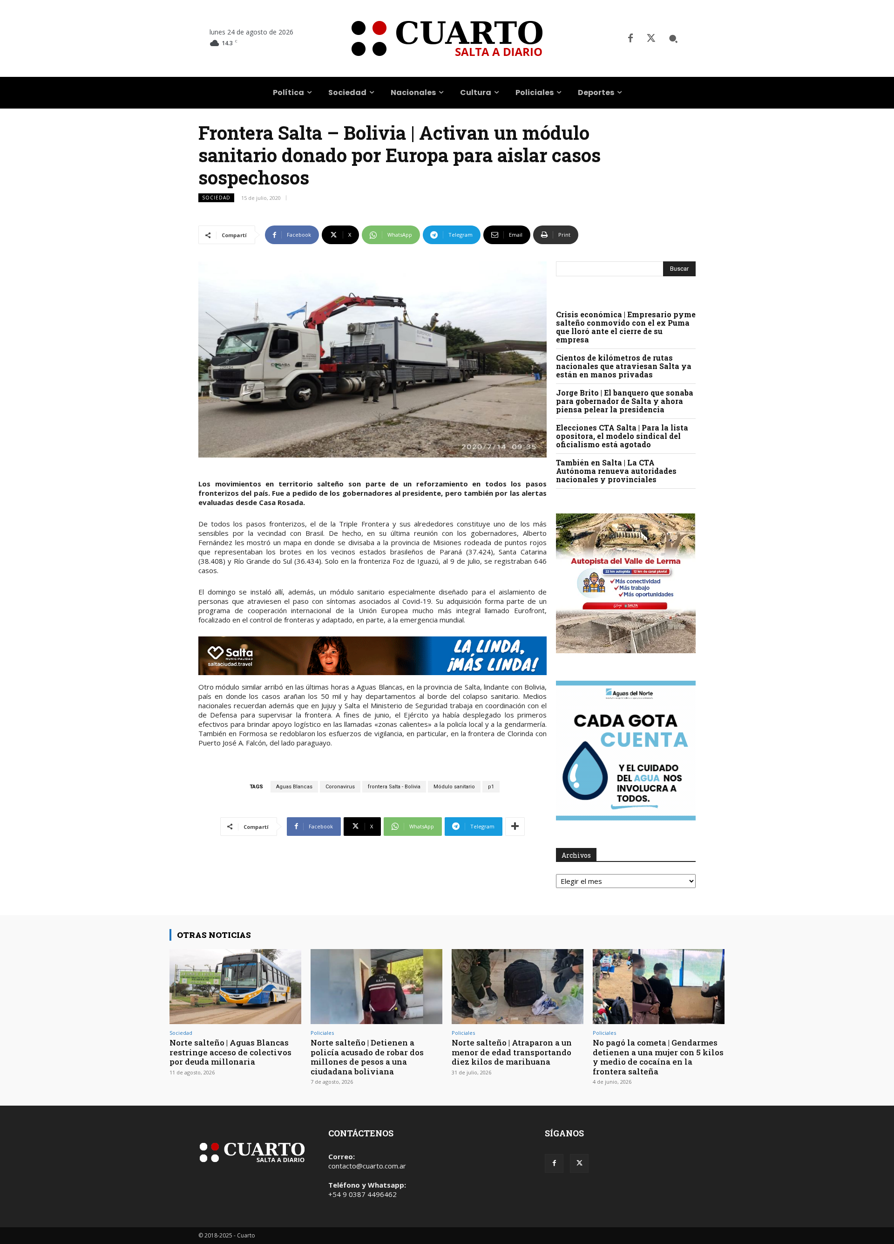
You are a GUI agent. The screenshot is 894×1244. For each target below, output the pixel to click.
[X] (651, 39)
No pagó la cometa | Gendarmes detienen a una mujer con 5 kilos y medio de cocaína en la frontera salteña (658, 1056)
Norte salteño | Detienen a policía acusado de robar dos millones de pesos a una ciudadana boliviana (367, 1056)
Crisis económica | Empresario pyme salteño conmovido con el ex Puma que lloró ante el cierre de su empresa (626, 326)
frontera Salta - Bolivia (394, 787)
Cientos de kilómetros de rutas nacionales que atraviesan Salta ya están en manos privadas (623, 366)
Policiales (322, 1032)
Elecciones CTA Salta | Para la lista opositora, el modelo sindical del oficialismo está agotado (622, 436)
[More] (515, 826)
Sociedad (216, 197)
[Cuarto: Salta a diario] (446, 38)
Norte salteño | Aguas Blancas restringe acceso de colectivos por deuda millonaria (230, 1052)
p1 (491, 787)
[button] (673, 38)
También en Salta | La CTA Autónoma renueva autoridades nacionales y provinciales (616, 471)
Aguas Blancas (294, 787)
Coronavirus (340, 787)
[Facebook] (630, 39)
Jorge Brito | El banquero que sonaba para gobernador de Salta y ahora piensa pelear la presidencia (624, 401)
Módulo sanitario (454, 787)
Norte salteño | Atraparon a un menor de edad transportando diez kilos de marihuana (512, 1052)
